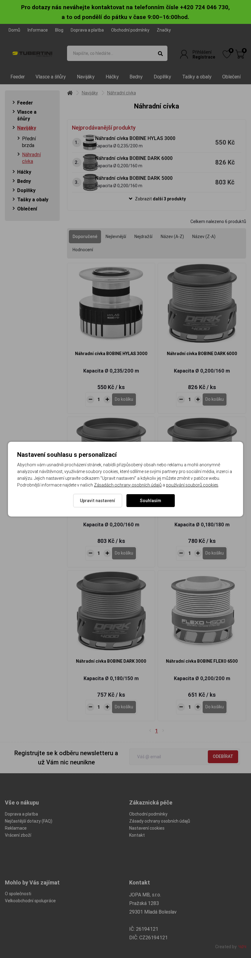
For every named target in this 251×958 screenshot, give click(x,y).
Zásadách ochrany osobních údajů (128, 485)
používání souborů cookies (192, 485)
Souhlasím (150, 500)
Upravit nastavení (97, 500)
